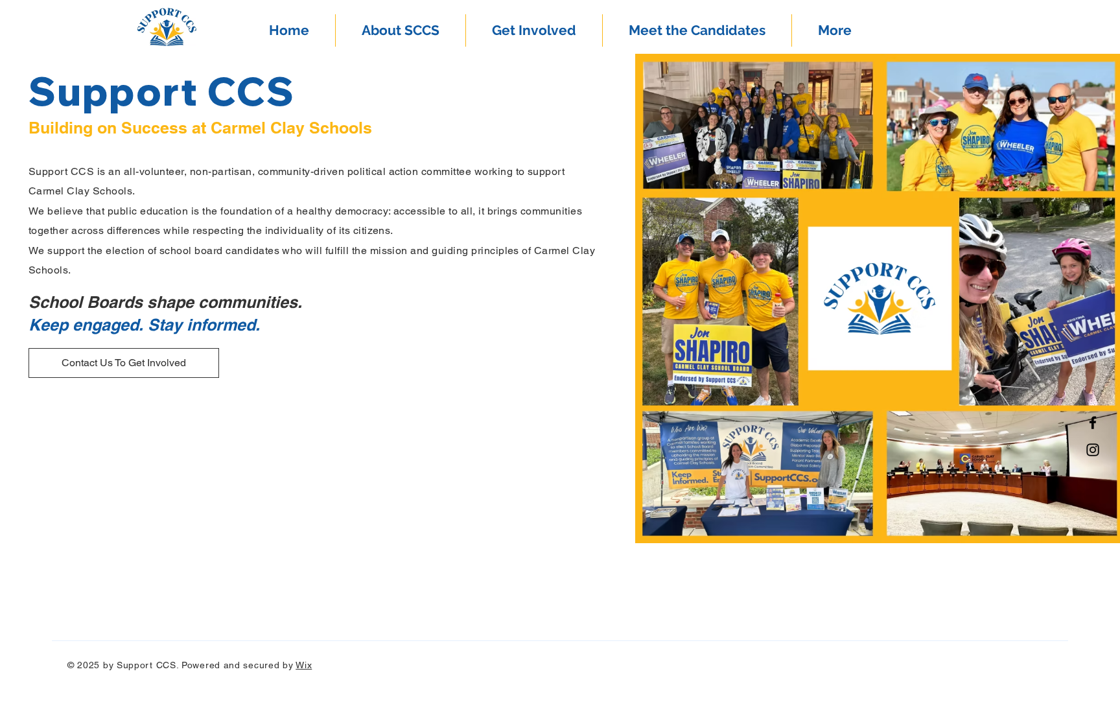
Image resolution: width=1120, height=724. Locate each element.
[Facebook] (1092, 422)
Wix (304, 665)
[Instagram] (1092, 449)
